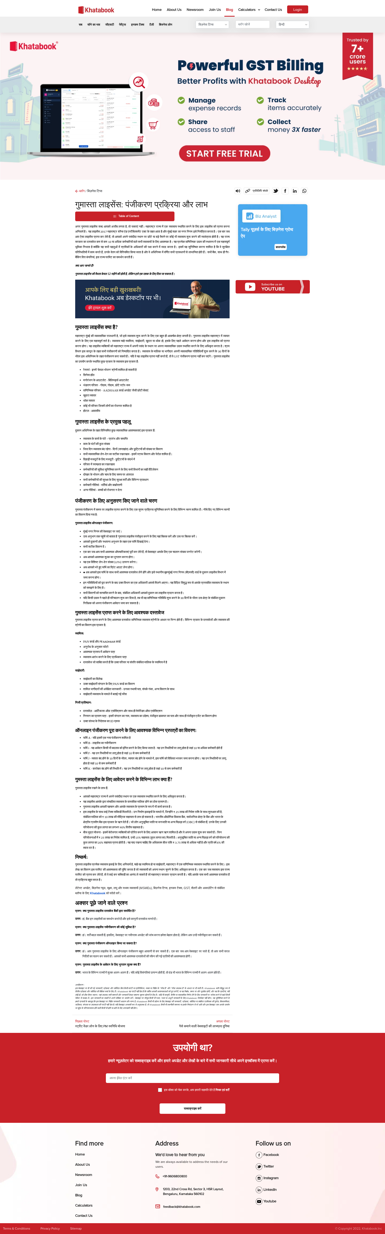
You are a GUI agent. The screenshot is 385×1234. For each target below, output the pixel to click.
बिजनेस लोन (165, 24)
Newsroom (195, 9)
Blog (229, 9)
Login (297, 9)
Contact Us (273, 9)
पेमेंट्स (122, 24)
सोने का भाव (93, 24)
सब (80, 24)
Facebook (270, 1154)
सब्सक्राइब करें (192, 1109)
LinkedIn (269, 1189)
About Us (174, 9)
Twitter (268, 1166)
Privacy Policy (50, 1229)
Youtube (269, 1201)
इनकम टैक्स (137, 24)
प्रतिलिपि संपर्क (256, 190)
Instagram (270, 1178)
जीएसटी (109, 24)
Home (157, 9)
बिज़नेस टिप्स (206, 25)
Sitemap (76, 1229)
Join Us (215, 9)
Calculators (246, 9)
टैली (151, 24)
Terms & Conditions (16, 1229)
